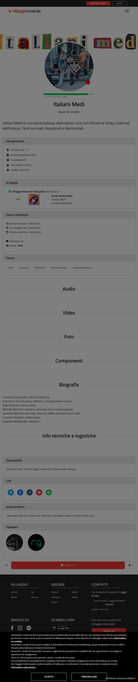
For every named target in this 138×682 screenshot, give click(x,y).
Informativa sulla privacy (23, 667)
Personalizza (89, 676)
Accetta (48, 676)
